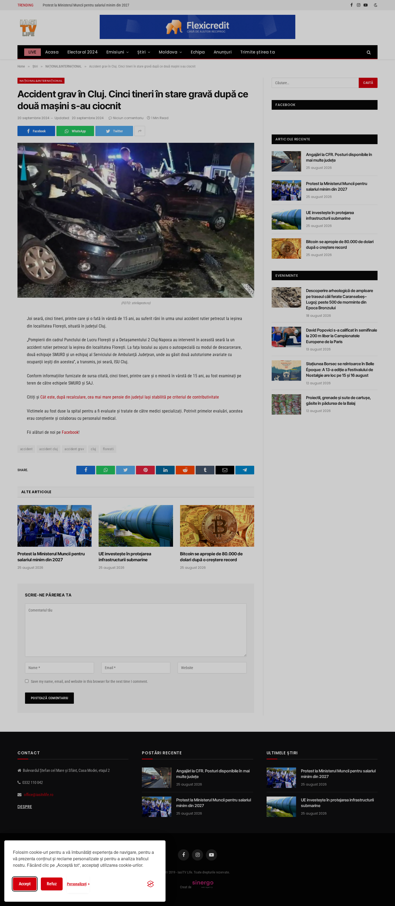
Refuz (52, 883)
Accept (25, 883)
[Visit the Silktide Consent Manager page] (150, 883)
